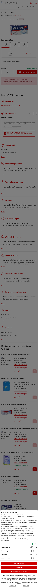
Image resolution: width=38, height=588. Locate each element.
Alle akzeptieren (19, 563)
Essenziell (3, 544)
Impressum (26, 585)
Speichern (19, 567)
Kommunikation (5, 558)
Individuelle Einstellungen (19, 572)
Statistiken (4, 554)
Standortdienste (5, 547)
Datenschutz (12, 585)
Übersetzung (4, 551)
